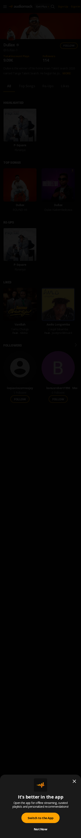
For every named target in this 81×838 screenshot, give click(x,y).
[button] (40, 419)
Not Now (40, 829)
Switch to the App (40, 818)
